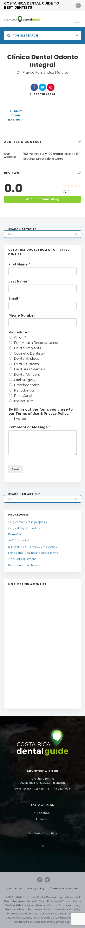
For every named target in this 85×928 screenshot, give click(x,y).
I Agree (20, 419)
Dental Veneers (27, 375)
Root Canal (23, 396)
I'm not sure (24, 401)
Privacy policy (35, 888)
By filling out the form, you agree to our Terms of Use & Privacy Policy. (40, 412)
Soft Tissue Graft (19, 540)
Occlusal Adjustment (22, 558)
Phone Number (21, 315)
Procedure (19, 332)
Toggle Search (25, 35)
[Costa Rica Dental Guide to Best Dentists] (22, 19)
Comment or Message (29, 427)
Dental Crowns (26, 364)
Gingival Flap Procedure (24, 528)
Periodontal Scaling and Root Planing (33, 552)
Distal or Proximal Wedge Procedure (33, 546)
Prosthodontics (26, 385)
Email (14, 298)
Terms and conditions (64, 888)
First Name (19, 264)
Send (15, 469)
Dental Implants (27, 348)
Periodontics (24, 390)
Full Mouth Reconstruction (36, 343)
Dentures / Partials (29, 369)
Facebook (44, 812)
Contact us (14, 888)
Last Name (19, 281)
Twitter (44, 819)
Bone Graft (15, 534)
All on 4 (20, 337)
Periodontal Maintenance (25, 565)
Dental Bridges (26, 359)
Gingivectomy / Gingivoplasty (27, 522)
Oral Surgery (24, 380)
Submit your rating (15, 115)
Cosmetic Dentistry (29, 353)
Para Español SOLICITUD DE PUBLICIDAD (42, 788)
